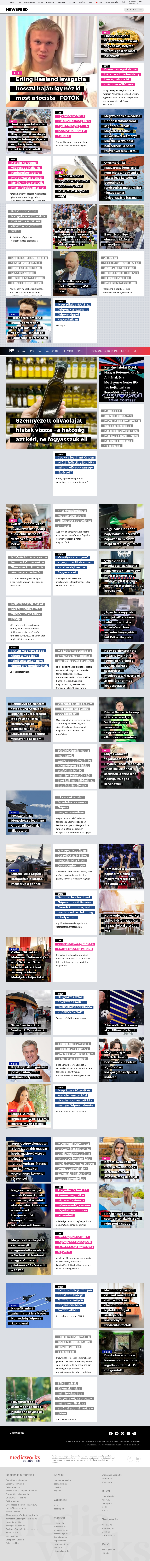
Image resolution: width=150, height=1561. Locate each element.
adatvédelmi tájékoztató (75, 1441)
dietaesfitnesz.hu (62, 1551)
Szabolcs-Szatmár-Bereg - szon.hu (22, 1529)
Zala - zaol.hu (12, 1543)
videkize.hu (107, 1478)
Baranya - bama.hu (15, 1484)
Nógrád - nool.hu (14, 1522)
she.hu (105, 1510)
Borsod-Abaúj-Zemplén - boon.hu (21, 1490)
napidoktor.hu (60, 1540)
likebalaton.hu (60, 1537)
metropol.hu (107, 1503)
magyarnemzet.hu (62, 1480)
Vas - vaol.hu (12, 1536)
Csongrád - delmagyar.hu (17, 1494)
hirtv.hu (57, 1487)
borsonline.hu (108, 1496)
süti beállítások (112, 1441)
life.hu (105, 1507)
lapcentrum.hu (108, 1535)
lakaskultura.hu (61, 1530)
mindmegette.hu (61, 1544)
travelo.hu (58, 1547)
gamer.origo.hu (61, 1534)
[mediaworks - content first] (25, 1458)
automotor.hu (60, 1526)
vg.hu (56, 1505)
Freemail (61, 3)
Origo (12, 3)
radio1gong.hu (108, 1550)
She (90, 3)
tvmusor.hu (107, 1482)
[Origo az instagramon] (122, 1433)
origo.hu (58, 1490)
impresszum (124, 1441)
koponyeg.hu (108, 1528)
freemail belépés (134, 10)
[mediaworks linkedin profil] (137, 1459)
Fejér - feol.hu (12, 1501)
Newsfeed (50, 3)
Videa (40, 3)
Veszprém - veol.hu (15, 1540)
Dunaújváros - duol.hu (16, 1498)
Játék (123, 3)
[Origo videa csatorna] (128, 1433)
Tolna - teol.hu (12, 1532)
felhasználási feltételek (95, 1441)
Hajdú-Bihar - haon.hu (16, 1508)
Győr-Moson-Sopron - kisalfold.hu (21, 1505)
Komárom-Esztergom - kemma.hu (21, 1519)
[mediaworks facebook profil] (130, 1459)
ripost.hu (106, 1500)
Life (19, 3)
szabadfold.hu (60, 1484)
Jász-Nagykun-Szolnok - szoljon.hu (22, 1515)
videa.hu (106, 1532)
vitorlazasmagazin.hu (112, 1475)
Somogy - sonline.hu (15, 1525)
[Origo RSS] (134, 1433)
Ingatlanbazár (111, 3)
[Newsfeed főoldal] (17, 1433)
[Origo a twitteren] (117, 1433)
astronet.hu (59, 1523)
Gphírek (82, 3)
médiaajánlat (135, 1441)
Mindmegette (29, 3)
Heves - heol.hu (13, 1511)
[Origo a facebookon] (111, 1433)
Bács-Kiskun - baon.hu (16, 1480)
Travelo (72, 3)
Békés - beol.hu (13, 1487)
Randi (99, 3)
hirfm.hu (106, 1553)
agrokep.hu (59, 1509)
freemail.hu (107, 1525)
